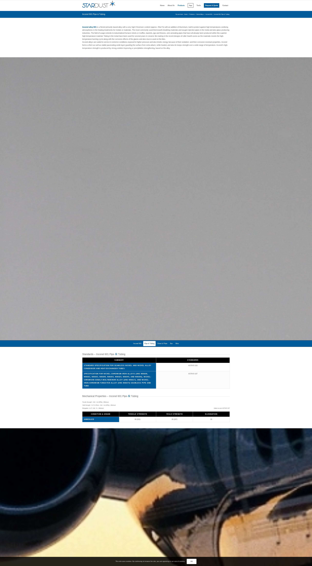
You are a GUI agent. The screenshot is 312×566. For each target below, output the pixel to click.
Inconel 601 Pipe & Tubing (93, 14)
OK (191, 561)
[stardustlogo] (98, 5)
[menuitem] (162, 5)
